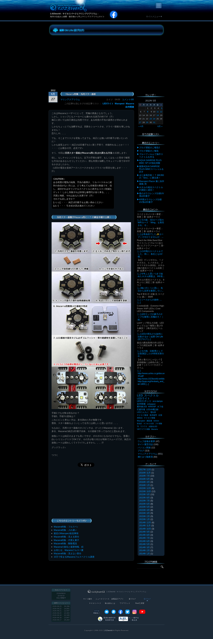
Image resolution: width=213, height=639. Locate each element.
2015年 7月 (144, 500)
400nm (140, 418)
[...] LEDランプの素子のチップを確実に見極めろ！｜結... (151, 317)
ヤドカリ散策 (142, 415)
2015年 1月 (144, 519)
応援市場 (141, 409)
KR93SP (152, 407)
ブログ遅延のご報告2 (149, 147)
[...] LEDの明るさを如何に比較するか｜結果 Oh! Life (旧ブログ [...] (150, 336)
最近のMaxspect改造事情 (66, 533)
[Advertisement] (76, 57)
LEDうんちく (143, 412)
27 (140, 122)
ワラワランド (125, 603)
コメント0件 (128, 99)
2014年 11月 (145, 525)
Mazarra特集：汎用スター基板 (81, 94)
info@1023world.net (106, 612)
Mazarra (130, 103)
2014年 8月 (144, 535)
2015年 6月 (144, 504)
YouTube (142, 612)
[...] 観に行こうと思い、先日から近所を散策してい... (150, 289)
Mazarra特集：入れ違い (65, 530)
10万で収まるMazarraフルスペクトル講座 (74, 557)
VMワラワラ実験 (143, 429)
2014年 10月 (145, 528)
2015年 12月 (145, 488)
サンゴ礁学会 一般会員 (133, 619)
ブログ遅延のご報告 (149, 151)
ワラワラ (143, 426)
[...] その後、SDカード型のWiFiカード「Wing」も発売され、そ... (151, 222)
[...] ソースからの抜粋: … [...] (150, 301)
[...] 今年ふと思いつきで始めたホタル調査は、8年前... (151, 274)
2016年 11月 (145, 472)
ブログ (141, 450)
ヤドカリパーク (95, 603)
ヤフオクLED (148, 424)
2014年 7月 (144, 538)
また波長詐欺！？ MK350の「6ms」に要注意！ (151, 176)
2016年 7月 (144, 476)
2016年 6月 (144, 479)
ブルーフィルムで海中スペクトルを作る (151, 155)
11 (158, 112)
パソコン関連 (144, 447)
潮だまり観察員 (145, 457)
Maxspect (119, 103)
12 (161, 112)
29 (147, 122)
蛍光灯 (139, 424)
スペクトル (151, 395)
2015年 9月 (144, 494)
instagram (134, 612)
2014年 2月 (144, 550)
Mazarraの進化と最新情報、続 (68, 547)
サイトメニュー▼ (154, 16)
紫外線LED (142, 406)
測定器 (149, 421)
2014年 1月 (144, 553)
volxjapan (151, 404)
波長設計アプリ (117, 599)
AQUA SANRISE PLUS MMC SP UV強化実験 (150, 161)
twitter (127, 612)
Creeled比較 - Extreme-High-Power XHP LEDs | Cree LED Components (150, 308)
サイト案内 (87, 599)
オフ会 (160, 407)
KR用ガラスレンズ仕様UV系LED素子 (150, 200)
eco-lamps (158, 401)
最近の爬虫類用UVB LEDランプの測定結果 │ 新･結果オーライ (150, 345)
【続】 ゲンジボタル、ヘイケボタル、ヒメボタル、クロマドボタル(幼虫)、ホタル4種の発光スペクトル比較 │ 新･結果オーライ (150, 265)
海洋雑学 (153, 415)
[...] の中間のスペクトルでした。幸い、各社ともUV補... (150, 254)
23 (151, 119)
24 (154, 119)
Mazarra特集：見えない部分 (67, 553)
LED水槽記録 (152, 409)
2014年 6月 (144, 541)
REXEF (113, 612)
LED (140, 395)
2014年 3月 (144, 547)
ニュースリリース (102, 599)
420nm (156, 421)
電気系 (153, 412)
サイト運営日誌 (145, 444)
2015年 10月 (145, 491)
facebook (120, 612)
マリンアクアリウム (70, 99)
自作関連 (129, 107)
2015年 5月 (144, 507)
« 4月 (141, 126)
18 (157, 115)
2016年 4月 (144, 482)
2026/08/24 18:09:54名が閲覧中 (61, 595)
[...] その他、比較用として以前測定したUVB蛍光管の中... (151, 353)
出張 (160, 415)
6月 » (160, 126)
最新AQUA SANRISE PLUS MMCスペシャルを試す (151, 169)
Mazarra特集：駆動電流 (65, 543)
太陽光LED (153, 426)
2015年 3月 (144, 513)
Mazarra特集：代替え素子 (66, 540)
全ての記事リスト (150, 134)
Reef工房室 (139, 603)
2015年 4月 (144, 510)
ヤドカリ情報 (149, 418)
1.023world (108, 630)
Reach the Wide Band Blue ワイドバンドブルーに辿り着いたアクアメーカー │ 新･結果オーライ (150, 244)
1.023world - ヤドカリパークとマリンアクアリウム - (74, 13)
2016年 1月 (144, 485)
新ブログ (132, 599)
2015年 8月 (144, 497)
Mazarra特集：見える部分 (66, 536)
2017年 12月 (145, 469)
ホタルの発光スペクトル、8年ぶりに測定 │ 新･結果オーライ (150, 282)
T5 (138, 426)
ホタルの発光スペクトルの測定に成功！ (151, 188)
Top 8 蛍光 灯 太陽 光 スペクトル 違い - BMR (150, 295)
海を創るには (110, 603)
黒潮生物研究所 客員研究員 (109, 619)
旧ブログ (147, 599)
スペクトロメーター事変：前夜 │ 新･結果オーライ (150, 215)
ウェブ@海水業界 (146, 441)
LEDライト (108, 103)
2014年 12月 (145, 522)
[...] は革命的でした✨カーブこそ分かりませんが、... (150, 235)
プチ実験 (158, 424)
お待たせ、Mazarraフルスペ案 (68, 550)
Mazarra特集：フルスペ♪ (66, 526)
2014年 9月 (144, 531)
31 (154, 122)
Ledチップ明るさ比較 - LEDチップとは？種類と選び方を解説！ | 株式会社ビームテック (150, 327)
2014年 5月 (144, 544)
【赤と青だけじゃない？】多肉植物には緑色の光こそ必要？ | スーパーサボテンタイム (150, 363)
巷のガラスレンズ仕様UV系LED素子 (151, 194)
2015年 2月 (144, 516)
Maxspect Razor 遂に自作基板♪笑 (151, 182)
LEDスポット (144, 401)
